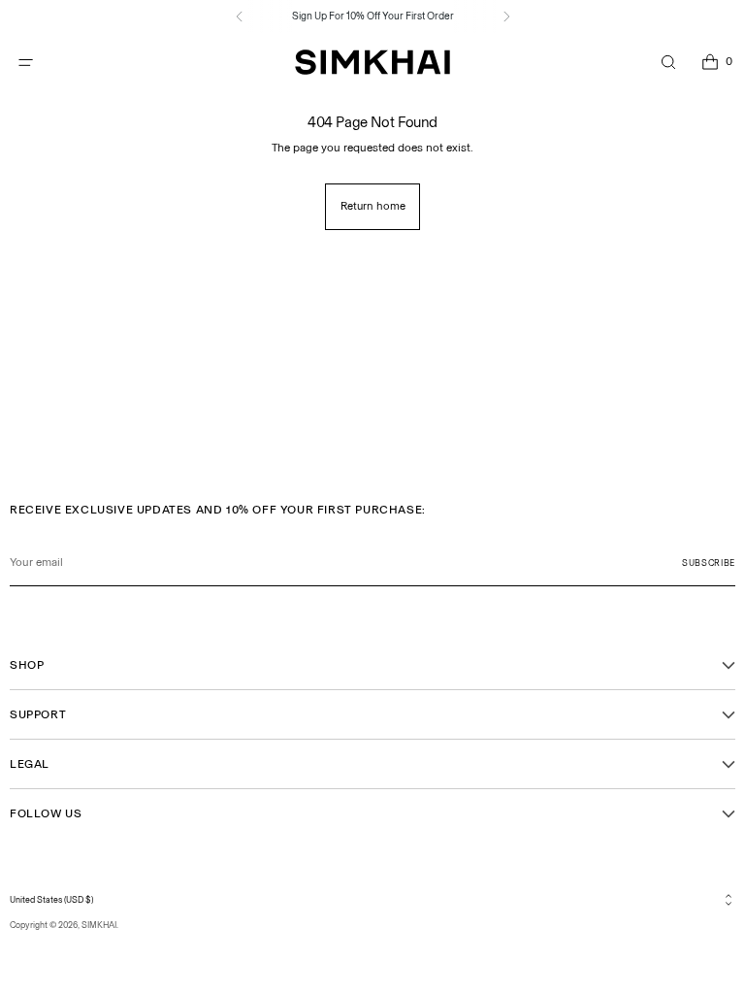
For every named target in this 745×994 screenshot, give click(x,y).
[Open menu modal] (26, 63)
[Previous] (239, 16)
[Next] (506, 16)
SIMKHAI (98, 924)
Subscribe (708, 562)
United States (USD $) (51, 899)
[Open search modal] (668, 63)
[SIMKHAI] (372, 63)
